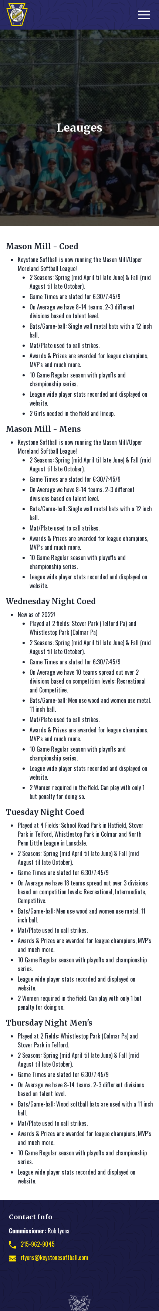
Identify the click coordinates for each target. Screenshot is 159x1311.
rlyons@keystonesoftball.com (54, 1257)
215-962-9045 (38, 1244)
